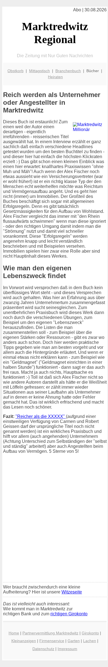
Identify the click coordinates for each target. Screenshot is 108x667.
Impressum (67, 649)
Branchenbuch (68, 71)
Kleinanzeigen (23, 641)
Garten (74, 641)
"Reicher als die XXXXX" (41, 416)
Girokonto (90, 633)
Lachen (89, 641)
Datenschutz (43, 649)
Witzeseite (71, 592)
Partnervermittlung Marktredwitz (50, 633)
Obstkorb (15, 71)
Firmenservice (51, 641)
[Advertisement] (54, 522)
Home (14, 633)
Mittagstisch (39, 71)
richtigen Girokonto (69, 613)
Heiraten (55, 77)
